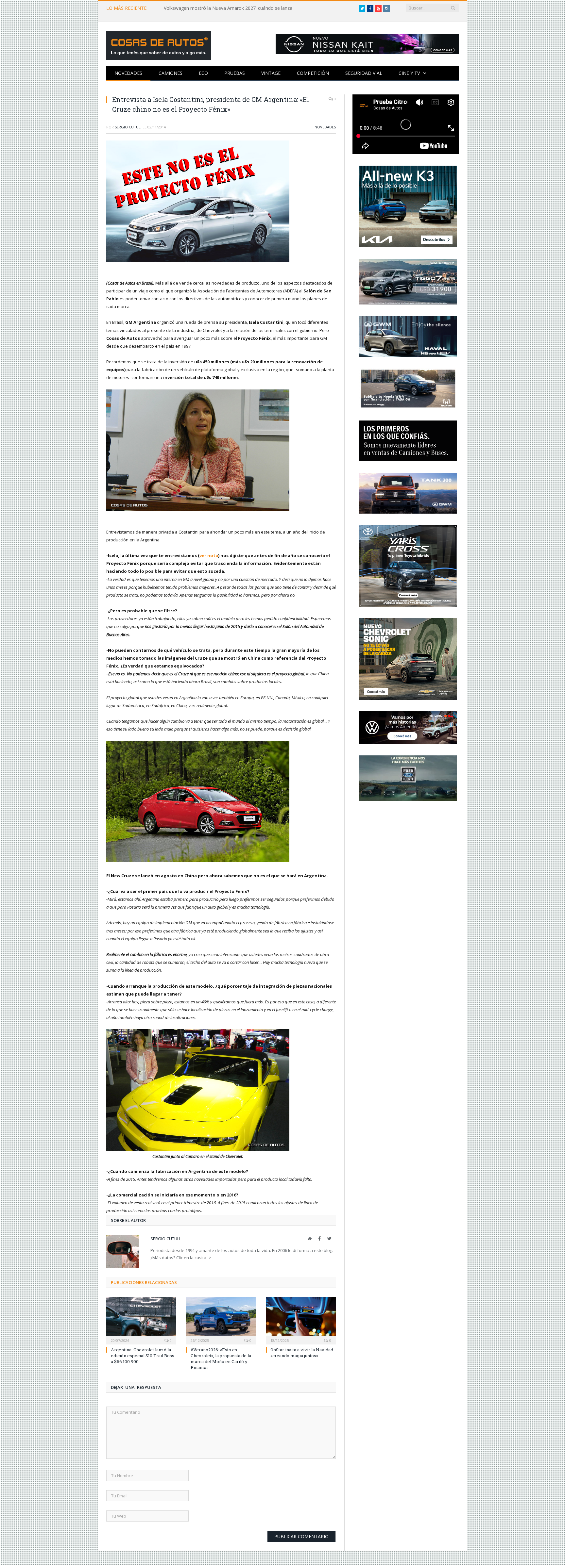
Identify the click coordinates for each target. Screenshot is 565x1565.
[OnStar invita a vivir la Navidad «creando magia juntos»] (301, 1320)
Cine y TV (409, 73)
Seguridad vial (363, 73)
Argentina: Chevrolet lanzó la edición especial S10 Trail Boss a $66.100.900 (142, 1355)
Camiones (170, 73)
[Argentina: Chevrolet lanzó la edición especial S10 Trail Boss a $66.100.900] (141, 1320)
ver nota (208, 555)
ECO (203, 73)
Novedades (128, 73)
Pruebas (234, 73)
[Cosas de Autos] (158, 44)
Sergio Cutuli (128, 126)
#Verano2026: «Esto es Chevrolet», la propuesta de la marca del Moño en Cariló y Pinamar (221, 1359)
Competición (313, 73)
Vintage (271, 73)
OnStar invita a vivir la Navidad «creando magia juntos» (301, 1353)
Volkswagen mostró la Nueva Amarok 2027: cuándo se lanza (228, 8)
